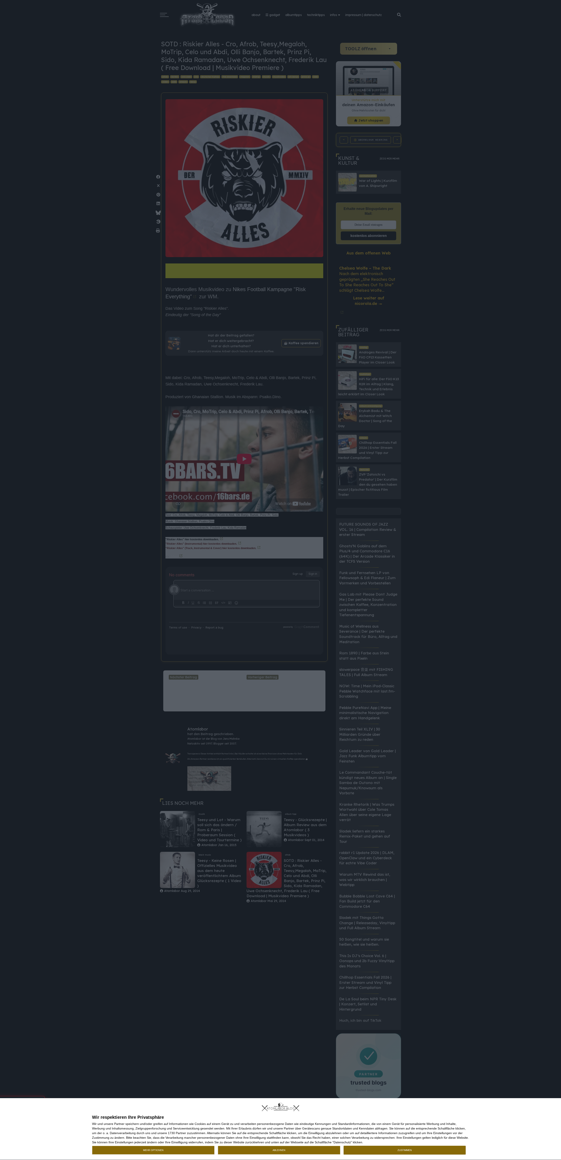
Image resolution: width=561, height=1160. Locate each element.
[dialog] (280, 1129)
